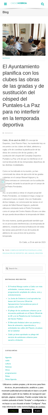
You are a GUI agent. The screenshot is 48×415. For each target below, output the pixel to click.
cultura (8, 364)
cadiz (7, 360)
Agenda (8, 357)
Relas (7, 376)
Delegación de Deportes (13, 253)
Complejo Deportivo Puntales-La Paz (26, 250)
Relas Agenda (11, 379)
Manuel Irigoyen (35, 253)
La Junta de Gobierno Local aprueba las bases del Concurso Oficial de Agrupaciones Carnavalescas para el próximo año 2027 (24, 303)
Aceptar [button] (37, 411)
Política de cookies (36, 407)
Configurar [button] (13, 411)
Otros (7, 370)
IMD (26, 253)
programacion (11, 373)
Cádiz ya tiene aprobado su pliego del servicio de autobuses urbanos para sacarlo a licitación (23, 337)
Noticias (6, 58)
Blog (6, 12)
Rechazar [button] (26, 411)
